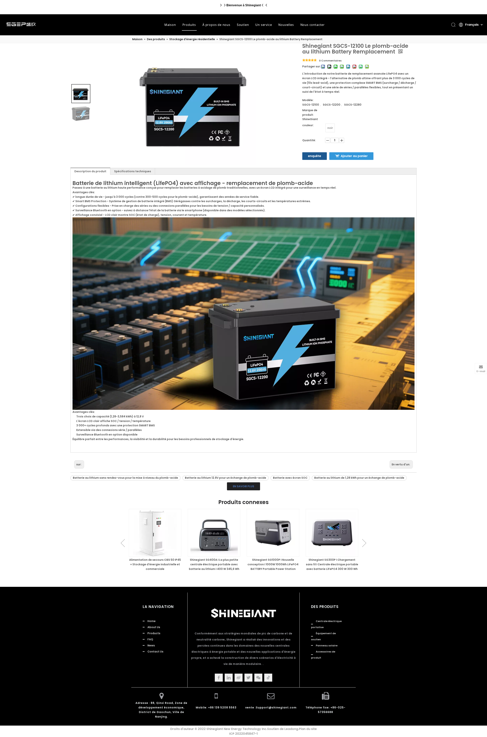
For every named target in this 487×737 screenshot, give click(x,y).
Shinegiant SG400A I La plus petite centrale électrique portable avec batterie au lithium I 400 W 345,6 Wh (214, 564)
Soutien (243, 25)
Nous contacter (312, 25)
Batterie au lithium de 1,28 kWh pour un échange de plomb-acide (359, 478)
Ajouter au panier (354, 156)
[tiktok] (268, 678)
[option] (155, 540)
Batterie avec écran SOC (290, 478)
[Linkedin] (229, 678)
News (151, 645)
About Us (153, 627)
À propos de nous (216, 25)
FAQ (150, 639)
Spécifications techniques (132, 171)
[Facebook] (219, 678)
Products (153, 633)
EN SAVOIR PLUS (243, 486)
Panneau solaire (326, 645)
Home (151, 621)
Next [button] (364, 543)
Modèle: (308, 100)
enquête (314, 156)
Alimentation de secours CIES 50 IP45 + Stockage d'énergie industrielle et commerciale (155, 564)
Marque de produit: (309, 112)
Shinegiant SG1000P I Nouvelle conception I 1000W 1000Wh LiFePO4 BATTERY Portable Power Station (272, 564)
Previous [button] (123, 543)
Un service (263, 25)
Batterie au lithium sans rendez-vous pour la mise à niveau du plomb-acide (125, 478)
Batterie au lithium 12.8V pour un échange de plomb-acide (225, 478)
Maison (170, 25)
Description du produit (90, 171)
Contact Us (155, 651)
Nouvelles (286, 25)
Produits (189, 25)
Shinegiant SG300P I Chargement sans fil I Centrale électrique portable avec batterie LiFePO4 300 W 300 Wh (332, 564)
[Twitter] (248, 678)
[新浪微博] (239, 678)
